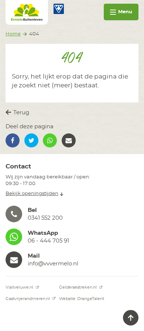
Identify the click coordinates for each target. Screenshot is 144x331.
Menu (125, 12)
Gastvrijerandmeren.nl (28, 299)
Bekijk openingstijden (32, 193)
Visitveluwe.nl (20, 287)
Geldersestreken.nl (78, 287)
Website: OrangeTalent (81, 299)
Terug (20, 112)
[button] (13, 140)
